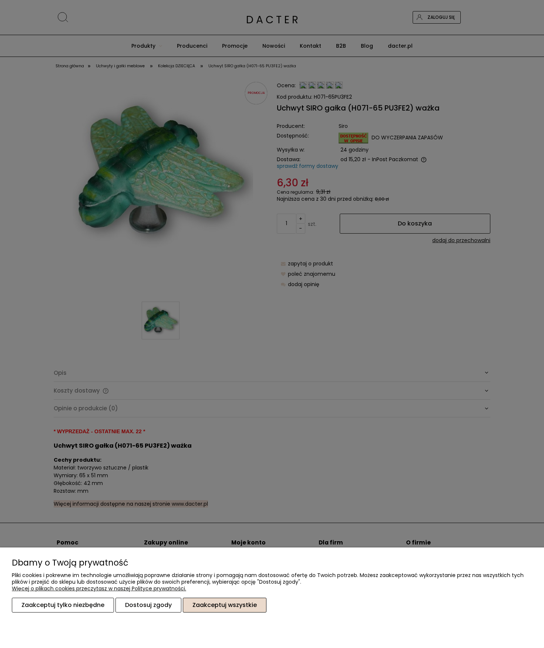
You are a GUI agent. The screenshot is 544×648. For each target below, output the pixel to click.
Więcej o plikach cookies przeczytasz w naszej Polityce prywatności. (99, 588)
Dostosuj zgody (148, 605)
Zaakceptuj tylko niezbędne (62, 605)
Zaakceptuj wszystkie (224, 605)
